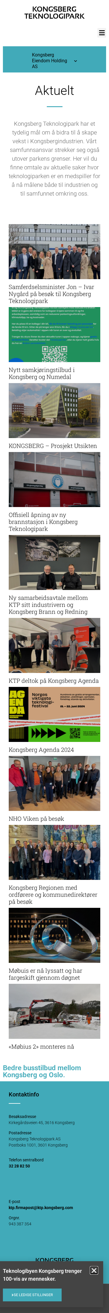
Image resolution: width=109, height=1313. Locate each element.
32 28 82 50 (19, 1166)
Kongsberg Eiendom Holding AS (49, 60)
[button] (101, 33)
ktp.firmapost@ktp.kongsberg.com (41, 1207)
